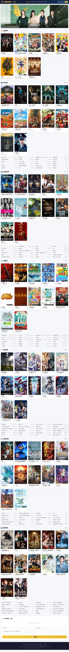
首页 (27, 1)
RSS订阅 (36, 644)
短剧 (43, 1)
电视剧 (32, 1)
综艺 (35, 1)
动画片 (40, 1)
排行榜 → (66, 30)
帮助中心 (40, 644)
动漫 (37, 1)
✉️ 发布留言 (34, 637)
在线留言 (24, 644)
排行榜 (45, 1)
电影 (29, 1)
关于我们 (44, 644)
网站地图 (32, 644)
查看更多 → (66, 82)
